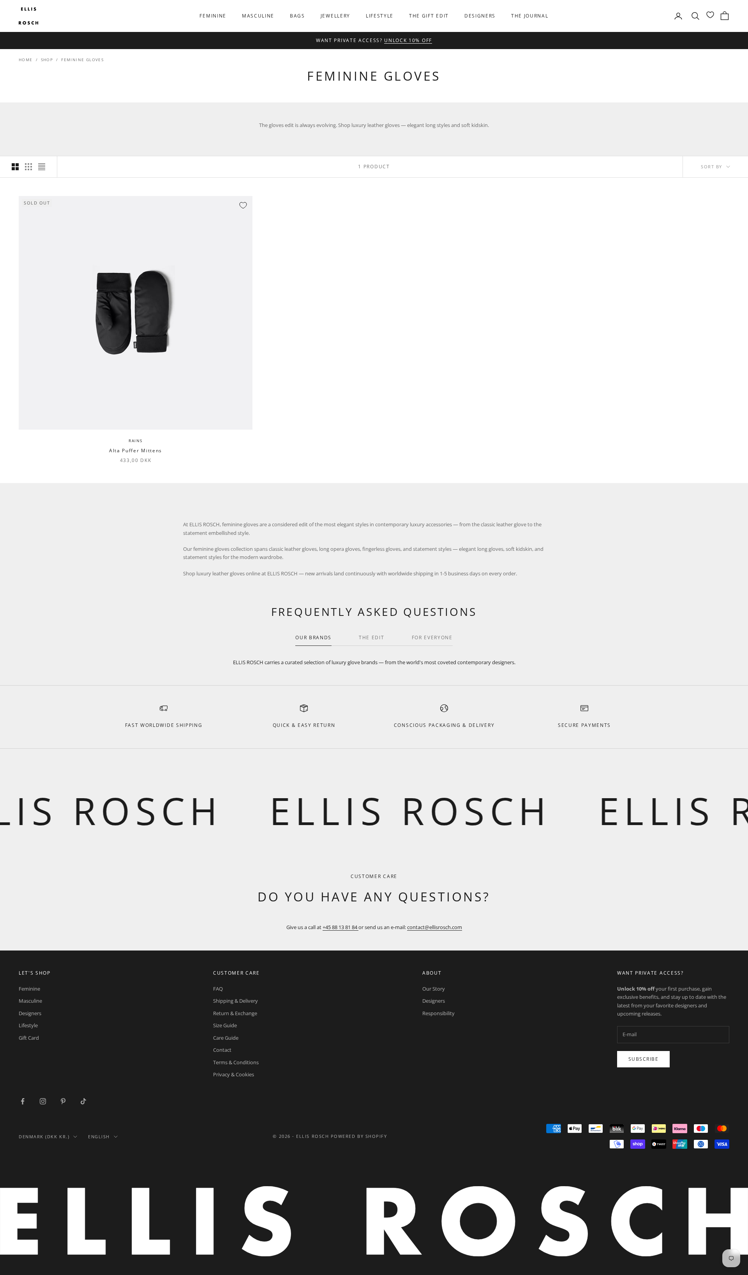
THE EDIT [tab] (371, 637)
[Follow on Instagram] (43, 1101)
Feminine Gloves (82, 59)
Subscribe (643, 1059)
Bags (297, 15)
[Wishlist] (710, 14)
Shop (47, 59)
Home (26, 59)
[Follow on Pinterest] (63, 1101)
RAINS (135, 440)
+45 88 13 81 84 (340, 927)
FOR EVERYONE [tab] (432, 637)
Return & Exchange (235, 1013)
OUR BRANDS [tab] (313, 637)
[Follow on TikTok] (83, 1101)
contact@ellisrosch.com (434, 927)
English (99, 1136)
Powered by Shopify (359, 1136)
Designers (480, 15)
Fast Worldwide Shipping (164, 725)
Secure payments (584, 725)
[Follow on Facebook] (22, 1101)
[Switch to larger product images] (15, 166)
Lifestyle (379, 15)
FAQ (218, 988)
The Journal (529, 15)
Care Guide (225, 1037)
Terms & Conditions (236, 1062)
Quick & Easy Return (304, 725)
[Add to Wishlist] (243, 205)
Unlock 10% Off (408, 40)
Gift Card (29, 1037)
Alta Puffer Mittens (135, 450)
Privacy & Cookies (233, 1074)
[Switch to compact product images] (41, 166)
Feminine (212, 15)
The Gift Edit (429, 15)
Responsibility (438, 1013)
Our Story (433, 988)
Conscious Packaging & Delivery (444, 725)
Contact (222, 1049)
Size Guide (225, 1025)
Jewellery (335, 15)
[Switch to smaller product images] (28, 166)
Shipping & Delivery (235, 1000)
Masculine (258, 15)
